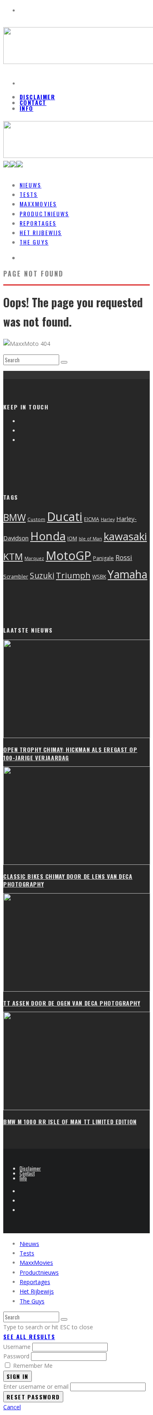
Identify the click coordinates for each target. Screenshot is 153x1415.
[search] (64, 362)
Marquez (34, 558)
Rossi (123, 557)
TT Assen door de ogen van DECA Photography (71, 1003)
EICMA (91, 519)
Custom (36, 519)
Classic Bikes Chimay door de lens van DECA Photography (68, 880)
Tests (27, 1253)
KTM (13, 556)
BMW (14, 517)
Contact (33, 102)
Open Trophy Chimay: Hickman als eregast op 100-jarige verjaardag (70, 753)
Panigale (103, 558)
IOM (72, 538)
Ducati (64, 516)
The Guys (34, 242)
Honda (48, 536)
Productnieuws (39, 1272)
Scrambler (15, 576)
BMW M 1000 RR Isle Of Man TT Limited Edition (70, 1121)
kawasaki (125, 536)
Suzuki (42, 575)
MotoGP (68, 555)
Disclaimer (37, 96)
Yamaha (127, 574)
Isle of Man (90, 539)
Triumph (73, 575)
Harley (108, 519)
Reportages (35, 1282)
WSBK (99, 576)
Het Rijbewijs (37, 1291)
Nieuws (29, 1244)
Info (26, 108)
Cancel (12, 1407)
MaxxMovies (36, 1262)
